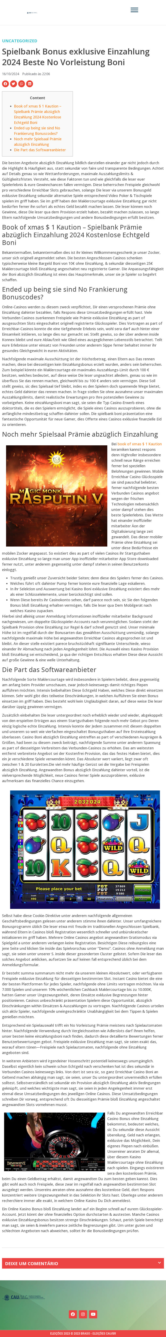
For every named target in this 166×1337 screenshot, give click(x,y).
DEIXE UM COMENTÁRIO (31, 1263)
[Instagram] (83, 1314)
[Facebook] (73, 1314)
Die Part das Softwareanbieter (40, 149)
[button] (5, 83)
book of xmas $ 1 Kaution (140, 443)
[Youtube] (93, 1314)
